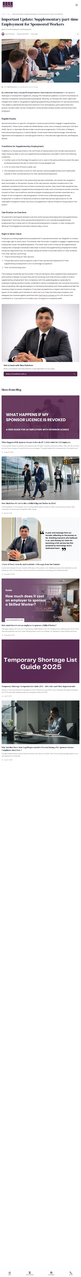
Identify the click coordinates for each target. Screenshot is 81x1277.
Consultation (51, 1274)
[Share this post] (77, 34)
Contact (71, 1274)
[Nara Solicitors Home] (7, 5)
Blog (8, 14)
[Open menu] (77, 5)
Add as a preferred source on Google (21, 87)
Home (3, 14)
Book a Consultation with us (16, 374)
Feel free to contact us (48, 295)
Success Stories (29, 1274)
